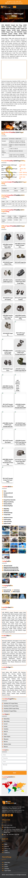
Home (6, 18)
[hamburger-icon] (14, 7)
